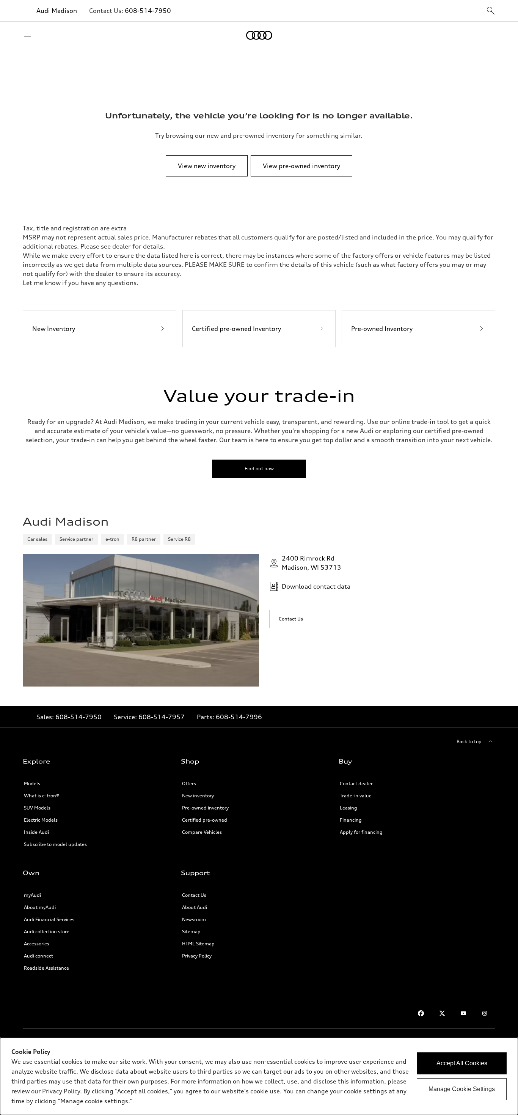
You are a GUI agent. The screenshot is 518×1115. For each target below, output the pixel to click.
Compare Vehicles (202, 832)
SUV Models (37, 808)
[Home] (259, 35)
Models (32, 783)
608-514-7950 (148, 10)
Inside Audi (36, 832)
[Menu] (29, 35)
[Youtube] (463, 1013)
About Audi (194, 907)
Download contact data (316, 586)
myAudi (32, 895)
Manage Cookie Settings (462, 1089)
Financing (351, 820)
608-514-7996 (239, 717)
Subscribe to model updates (55, 844)
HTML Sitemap (198, 943)
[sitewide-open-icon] (490, 11)
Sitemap (191, 931)
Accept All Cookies (461, 1063)
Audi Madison (56, 10)
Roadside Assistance (46, 968)
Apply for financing (361, 832)
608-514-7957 (161, 717)
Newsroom (194, 919)
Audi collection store (46, 931)
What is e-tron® (41, 795)
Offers (189, 783)
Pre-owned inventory (205, 808)
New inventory (198, 795)
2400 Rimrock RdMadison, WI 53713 (311, 562)
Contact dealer (356, 783)
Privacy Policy (197, 956)
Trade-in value (356, 795)
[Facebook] (421, 1013)
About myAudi (40, 907)
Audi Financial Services (49, 919)
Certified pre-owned (204, 820)
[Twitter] (442, 1013)
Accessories (36, 943)
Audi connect (38, 956)
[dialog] (259, 1076)
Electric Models (41, 820)
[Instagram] (484, 1013)
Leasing (348, 808)
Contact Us (194, 895)
